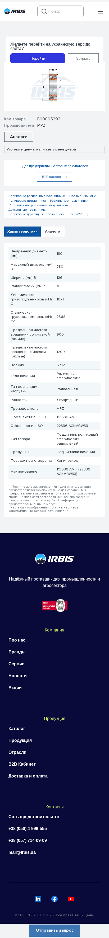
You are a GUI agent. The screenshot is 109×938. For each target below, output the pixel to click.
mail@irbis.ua (22, 852)
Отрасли (17, 752)
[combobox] (60, 11)
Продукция (20, 740)
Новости (17, 675)
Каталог (16, 728)
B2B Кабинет (22, 764)
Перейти (37, 58)
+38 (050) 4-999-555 (27, 828)
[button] (100, 11)
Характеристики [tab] (22, 231)
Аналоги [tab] (52, 231)
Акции (15, 687)
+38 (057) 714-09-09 (27, 840)
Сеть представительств (33, 816)
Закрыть (83, 58)
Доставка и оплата (28, 776)
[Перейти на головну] (14, 13)
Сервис (16, 664)
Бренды (17, 652)
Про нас (16, 640)
